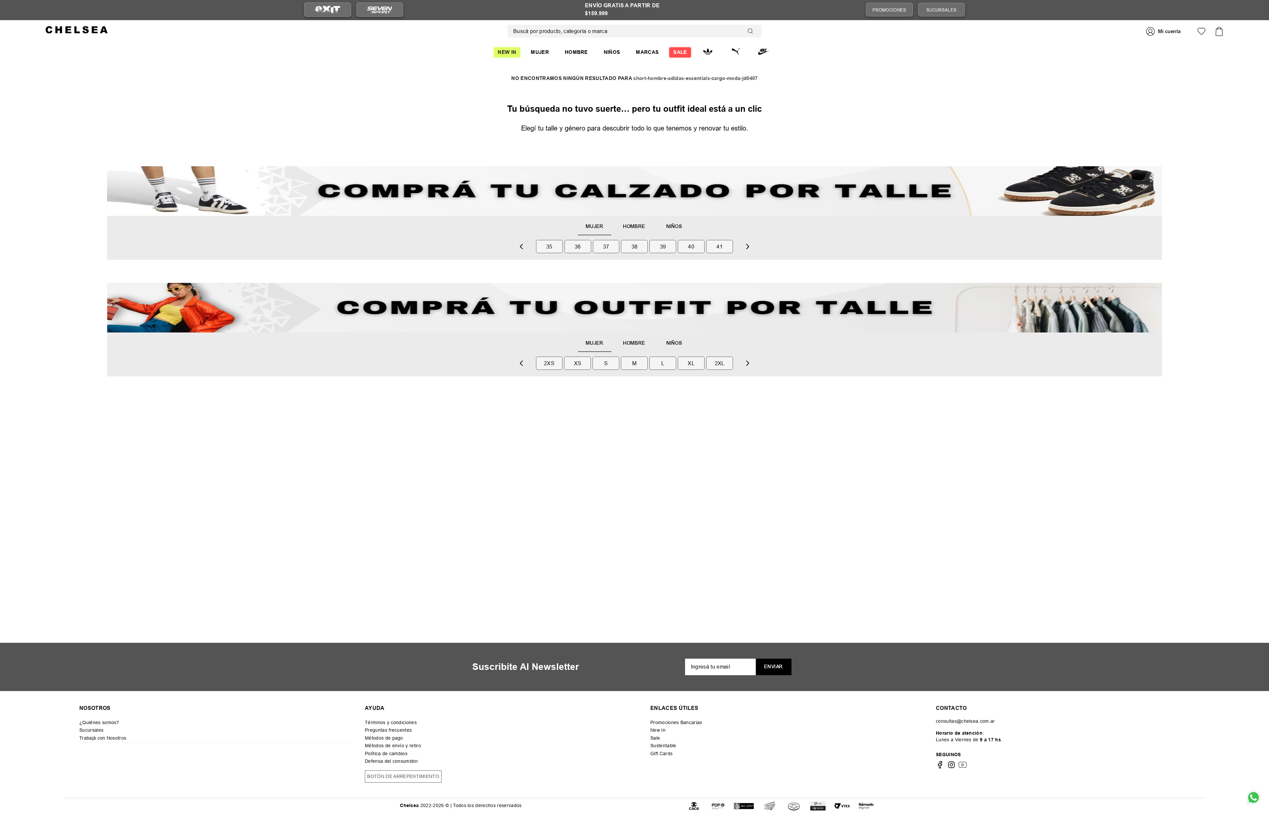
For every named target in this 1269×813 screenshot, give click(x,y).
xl (691, 363)
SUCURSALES (941, 10)
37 (606, 247)
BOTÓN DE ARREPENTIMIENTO (403, 776)
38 (635, 247)
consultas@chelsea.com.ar (965, 721)
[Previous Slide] (521, 246)
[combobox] (634, 31)
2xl (720, 363)
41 (719, 247)
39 (663, 247)
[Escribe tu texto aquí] (718, 805)
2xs (549, 363)
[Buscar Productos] (752, 31)
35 (549, 247)
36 (578, 247)
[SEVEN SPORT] (380, 9)
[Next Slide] (747, 246)
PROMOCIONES (889, 10)
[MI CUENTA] (1164, 31)
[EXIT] (327, 9)
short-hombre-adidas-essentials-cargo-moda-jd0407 (695, 78)
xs (578, 363)
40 (691, 247)
